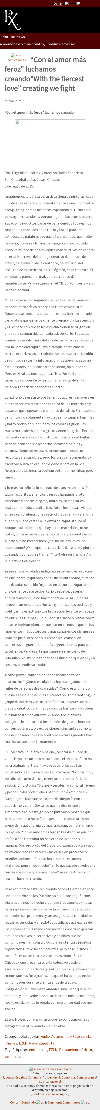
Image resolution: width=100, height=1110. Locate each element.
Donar (58, 3)
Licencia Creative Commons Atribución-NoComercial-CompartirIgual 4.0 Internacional (50, 1079)
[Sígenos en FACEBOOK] (84, 3)
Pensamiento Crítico (75, 1049)
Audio (45, 1036)
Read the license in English (50, 1094)
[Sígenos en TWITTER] (72, 3)
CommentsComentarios (64, 1102)
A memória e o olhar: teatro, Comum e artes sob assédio (44, 44)
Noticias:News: (14, 36)
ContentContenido (23, 1102)
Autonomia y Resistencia (71, 1036)
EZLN (23, 1043)
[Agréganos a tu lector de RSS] (92, 3)
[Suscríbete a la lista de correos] (67, 4)
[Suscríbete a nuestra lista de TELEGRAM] (78, 3)
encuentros (38, 1049)
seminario (13, 1056)
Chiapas (11, 1043)
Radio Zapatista (16, 60)
